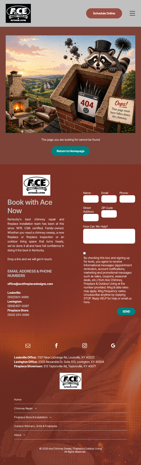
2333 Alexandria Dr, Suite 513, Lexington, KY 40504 (71, 362)
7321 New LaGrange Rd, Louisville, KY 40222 (65, 357)
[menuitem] (70, 399)
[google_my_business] (113, 346)
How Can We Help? (95, 226)
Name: (87, 193)
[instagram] (85, 346)
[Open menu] (132, 13)
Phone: (124, 193)
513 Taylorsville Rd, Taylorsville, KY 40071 (70, 366)
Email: (105, 193)
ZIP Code (107, 208)
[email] (28, 346)
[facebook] (56, 346)
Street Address (88, 209)
